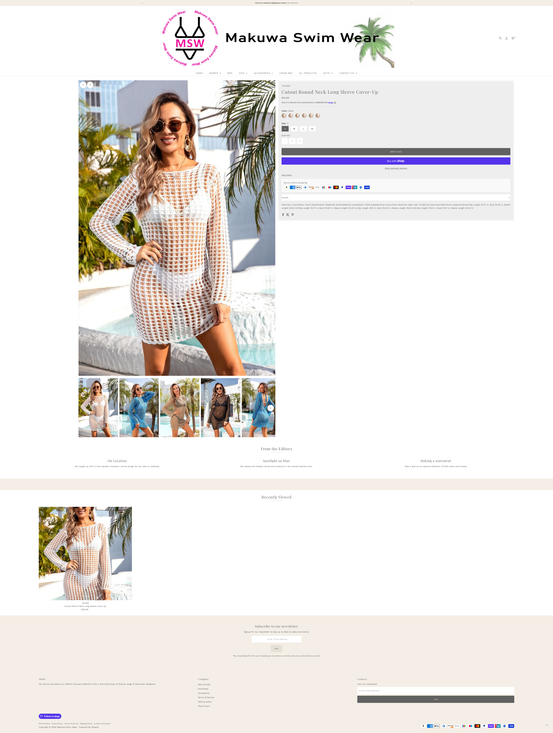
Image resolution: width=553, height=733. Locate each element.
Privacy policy (57, 724)
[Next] (90, 85)
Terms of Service (206, 697)
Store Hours (204, 706)
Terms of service (71, 724)
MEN (229, 73)
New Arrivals (204, 684)
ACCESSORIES (262, 73)
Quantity (286, 135)
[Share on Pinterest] (292, 215)
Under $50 (286, 73)
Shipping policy (86, 724)
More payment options (396, 168)
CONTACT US (347, 73)
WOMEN (214, 73)
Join (276, 648)
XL (312, 129)
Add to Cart (396, 151)
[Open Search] (500, 38)
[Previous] (83, 85)
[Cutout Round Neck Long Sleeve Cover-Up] (85, 553)
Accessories (204, 693)
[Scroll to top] (547, 725)
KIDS (242, 73)
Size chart (287, 175)
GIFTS (327, 73)
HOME (199, 73)
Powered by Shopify (89, 727)
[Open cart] (512, 38)
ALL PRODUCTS (308, 73)
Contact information (102, 724)
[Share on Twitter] (288, 215)
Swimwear (203, 689)
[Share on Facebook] (283, 215)
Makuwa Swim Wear (67, 727)
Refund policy (205, 702)
